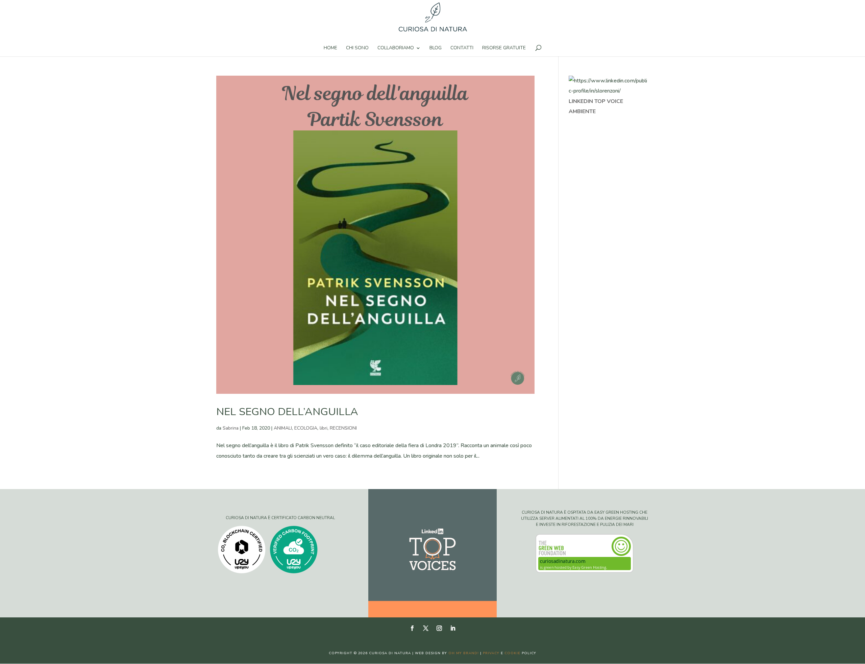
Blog (435, 48)
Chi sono (357, 48)
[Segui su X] (425, 628)
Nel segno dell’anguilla (287, 412)
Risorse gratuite (504, 48)
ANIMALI (283, 428)
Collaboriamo (395, 48)
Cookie (512, 653)
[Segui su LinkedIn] (452, 628)
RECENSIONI (343, 428)
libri (323, 428)
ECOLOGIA (305, 428)
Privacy (491, 653)
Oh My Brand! (463, 653)
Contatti (461, 48)
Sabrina (231, 428)
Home (330, 48)
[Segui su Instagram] (439, 628)
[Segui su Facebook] (412, 628)
